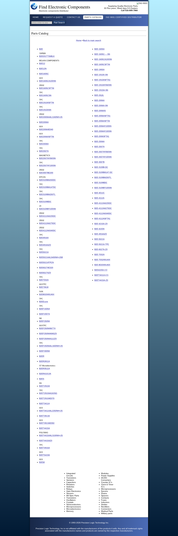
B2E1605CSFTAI (46, 88)
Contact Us (73, 17)
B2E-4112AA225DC (103, 203)
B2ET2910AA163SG (48, 393)
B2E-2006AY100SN (103, 131)
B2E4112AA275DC (47, 223)
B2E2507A (44, 151)
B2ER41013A (45, 374)
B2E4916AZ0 (45, 245)
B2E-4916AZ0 (100, 234)
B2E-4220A (99, 229)
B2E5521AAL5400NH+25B (51, 257)
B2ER (41, 356)
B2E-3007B (99, 162)
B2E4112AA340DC (47, 230)
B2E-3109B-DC (101, 167)
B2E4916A (44, 238)
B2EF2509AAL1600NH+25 (51, 346)
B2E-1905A (99, 69)
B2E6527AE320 (46, 267)
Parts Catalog (93, 17)
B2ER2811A (44, 361)
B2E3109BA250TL (47, 194)
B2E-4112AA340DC (103, 213)
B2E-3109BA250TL (102, 177)
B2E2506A (44, 144)
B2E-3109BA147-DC (103, 172)
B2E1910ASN (45, 110)
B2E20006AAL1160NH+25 (50, 117)
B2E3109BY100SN (47, 209)
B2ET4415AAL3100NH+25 (51, 435)
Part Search (59, 22)
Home (36, 17)
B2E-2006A (99, 100)
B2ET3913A (44, 416)
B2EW (42, 462)
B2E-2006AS (100, 111)
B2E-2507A (99, 147)
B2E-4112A (99, 198)
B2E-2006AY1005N (102, 126)
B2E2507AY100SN (47, 165)
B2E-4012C (99, 193)
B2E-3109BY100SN (103, 188)
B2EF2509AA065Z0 (48, 333)
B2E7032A (44, 280)
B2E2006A (44, 122)
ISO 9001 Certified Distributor (124, 17)
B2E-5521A (99, 239)
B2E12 (42, 63)
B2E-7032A (99, 254)
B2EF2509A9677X (47, 328)
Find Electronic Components (64, 7)
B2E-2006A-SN (101, 105)
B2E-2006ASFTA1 (102, 116)
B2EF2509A (44, 321)
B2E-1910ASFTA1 (102, 80)
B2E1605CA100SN (47, 81)
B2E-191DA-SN (101, 90)
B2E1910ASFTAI (46, 103)
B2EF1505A (44, 309)
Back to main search (92, 40)
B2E (41, 49)
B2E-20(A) (99, 95)
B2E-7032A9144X (102, 260)
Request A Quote (53, 17)
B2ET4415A (44, 428)
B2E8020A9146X (46, 294)
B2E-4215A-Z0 (100, 224)
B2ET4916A (44, 448)
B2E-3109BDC (100, 182)
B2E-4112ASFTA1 (102, 218)
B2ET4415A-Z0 (101, 280)
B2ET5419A (44, 455)
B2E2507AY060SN (47, 158)
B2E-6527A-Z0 (100, 249)
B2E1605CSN (45, 95)
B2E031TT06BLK (47, 56)
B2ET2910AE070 (46, 398)
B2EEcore (43, 301)
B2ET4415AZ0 (45, 440)
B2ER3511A (44, 368)
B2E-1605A (99, 49)
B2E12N (42, 68)
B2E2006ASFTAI (46, 137)
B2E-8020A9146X (102, 265)
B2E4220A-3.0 (100, 270)
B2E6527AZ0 (45, 273)
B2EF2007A (44, 314)
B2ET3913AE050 (46, 423)
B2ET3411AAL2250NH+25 (51, 411)
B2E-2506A (99, 141)
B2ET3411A (44, 403)
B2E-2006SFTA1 (101, 136)
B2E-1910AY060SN (103, 85)
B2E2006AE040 (46, 129)
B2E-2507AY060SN (103, 152)
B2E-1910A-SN (101, 75)
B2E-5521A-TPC (101, 244)
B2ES (41, 379)
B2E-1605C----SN (102, 54)
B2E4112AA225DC (47, 216)
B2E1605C (44, 74)
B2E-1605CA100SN (103, 59)
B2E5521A (44, 252)
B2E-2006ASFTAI (102, 121)
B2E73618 (43, 287)
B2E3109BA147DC (47, 187)
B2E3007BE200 (46, 173)
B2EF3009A (44, 351)
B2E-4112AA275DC (103, 208)
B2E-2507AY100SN (103, 157)
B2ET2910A (44, 386)
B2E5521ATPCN (46, 262)
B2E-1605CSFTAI (102, 64)
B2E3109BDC (45, 202)
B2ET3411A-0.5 (101, 275)
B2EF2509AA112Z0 (48, 339)
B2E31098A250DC (47, 180)
